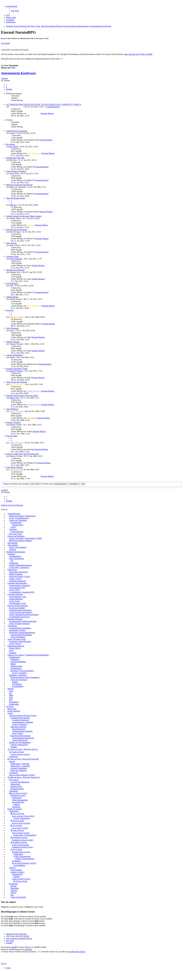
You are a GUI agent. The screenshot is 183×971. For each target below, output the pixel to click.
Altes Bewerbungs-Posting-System (22, 715)
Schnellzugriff (11, 6)
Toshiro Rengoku (33, 391)
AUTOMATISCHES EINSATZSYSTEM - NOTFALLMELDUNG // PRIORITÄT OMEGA (43, 104)
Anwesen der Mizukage (19, 782)
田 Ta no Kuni (16, 825)
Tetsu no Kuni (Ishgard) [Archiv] (22, 775)
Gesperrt (4, 78)
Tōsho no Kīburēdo (18, 897)
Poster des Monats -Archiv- (19, 576)
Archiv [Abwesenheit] (18, 547)
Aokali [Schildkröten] (14, 355)
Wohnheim (14, 659)
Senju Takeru (11, 243)
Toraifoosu (16, 807)
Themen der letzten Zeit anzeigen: (16, 484)
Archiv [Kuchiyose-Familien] (20, 612)
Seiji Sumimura (12, 283)
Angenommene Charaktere (19, 585)
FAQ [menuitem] (8, 15)
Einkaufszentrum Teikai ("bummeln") (25, 677)
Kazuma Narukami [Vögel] (17, 369)
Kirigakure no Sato (17, 795)
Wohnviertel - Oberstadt (19, 764)
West (11, 698)
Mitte (11, 695)
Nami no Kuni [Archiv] (21, 879)
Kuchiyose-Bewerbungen (17, 606)
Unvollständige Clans (17, 603)
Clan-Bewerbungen (15, 594)
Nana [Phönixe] (12, 409)
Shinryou (13, 205)
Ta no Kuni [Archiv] (20, 828)
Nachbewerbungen (14, 619)
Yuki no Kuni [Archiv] (21, 833)
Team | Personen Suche (16, 639)
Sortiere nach (47, 484)
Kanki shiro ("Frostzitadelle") (25, 835)
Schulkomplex (14, 657)
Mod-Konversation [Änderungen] (22, 516)
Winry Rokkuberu (34, 153)
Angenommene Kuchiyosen (18, 73)
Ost (10, 693)
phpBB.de (28, 949)
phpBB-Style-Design (77, 952)
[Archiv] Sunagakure (21, 818)
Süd (10, 700)
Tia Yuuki (30, 225)
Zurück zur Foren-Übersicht (12, 505)
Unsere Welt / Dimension (19, 567)
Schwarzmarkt (16, 870)
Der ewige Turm (15, 534)
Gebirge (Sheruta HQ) (19, 745)
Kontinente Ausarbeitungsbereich (22, 632)
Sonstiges (12, 653)
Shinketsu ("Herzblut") (18, 675)
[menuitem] (11, 17)
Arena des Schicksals (18, 680)
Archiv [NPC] (14, 590)
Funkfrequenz (15, 668)
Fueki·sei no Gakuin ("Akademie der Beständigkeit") (28, 655)
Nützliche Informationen (15, 552)
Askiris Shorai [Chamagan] (16, 131)
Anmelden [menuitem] (10, 20)
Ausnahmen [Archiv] (17, 630)
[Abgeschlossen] (17, 532)
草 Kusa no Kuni (17, 821)
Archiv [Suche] (15, 644)
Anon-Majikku (19, 865)
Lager (11, 650)
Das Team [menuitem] (15, 11)
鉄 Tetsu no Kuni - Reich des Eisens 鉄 (23, 759)
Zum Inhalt (5, 43)
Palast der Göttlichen (18, 770)
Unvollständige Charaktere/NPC (21, 592)
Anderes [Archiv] (17, 872)
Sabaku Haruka (12, 297)
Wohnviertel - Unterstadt (20, 766)
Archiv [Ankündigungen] (19, 518)
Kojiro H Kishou (16, 371)
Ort (11, 561)
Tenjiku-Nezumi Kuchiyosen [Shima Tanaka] (24, 216)
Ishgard (12, 761)
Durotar (13, 886)
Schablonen (13, 563)
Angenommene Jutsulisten (22, 731)
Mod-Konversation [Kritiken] (20, 541)
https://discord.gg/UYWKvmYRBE (138, 54)
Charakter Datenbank (17, 581)
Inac (12, 895)
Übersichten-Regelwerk (18, 572)
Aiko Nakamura (12, 328)
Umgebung (13, 757)
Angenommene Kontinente (21, 635)
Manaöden (14, 888)
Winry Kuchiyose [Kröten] (16, 382)
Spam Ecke (11, 709)
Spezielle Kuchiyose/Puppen (20, 610)
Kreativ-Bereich (13, 711)
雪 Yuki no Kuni (17, 830)
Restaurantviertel (17, 789)
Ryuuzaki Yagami (16, 317)
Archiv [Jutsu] (17, 733)
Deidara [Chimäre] (13, 422)
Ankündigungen (53, 107)
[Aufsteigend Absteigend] (74, 484)
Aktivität (12, 549)
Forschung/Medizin (18, 662)
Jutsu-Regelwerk (18, 729)
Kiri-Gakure (14, 780)
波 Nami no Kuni (20, 881)
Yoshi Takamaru (15, 259)
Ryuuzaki (9, 310)
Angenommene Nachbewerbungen (22, 621)
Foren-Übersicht (20, 934)
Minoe (12, 330)
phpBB (14, 947)
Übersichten (12, 570)
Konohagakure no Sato (21, 852)
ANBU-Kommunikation (24, 859)
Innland (10, 689)
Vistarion (14, 890)
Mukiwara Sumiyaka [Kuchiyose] (19, 185)
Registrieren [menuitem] (10, 22)
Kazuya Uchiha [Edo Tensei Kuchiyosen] (22, 454)
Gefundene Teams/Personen (20, 641)
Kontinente (13, 884)
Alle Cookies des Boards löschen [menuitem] (19, 938)
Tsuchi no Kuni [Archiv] (20, 754)
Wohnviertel (15, 784)
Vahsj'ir (13, 893)
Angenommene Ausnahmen (20, 628)
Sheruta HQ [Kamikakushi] (20, 742)
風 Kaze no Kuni (17, 814)
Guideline (11, 554)
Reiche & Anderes (14, 809)
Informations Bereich (15, 646)
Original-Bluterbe (16, 599)
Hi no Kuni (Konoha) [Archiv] (24, 863)
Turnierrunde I (17, 525)
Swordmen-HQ (18, 802)
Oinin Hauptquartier (20, 800)
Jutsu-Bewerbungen (18, 727)
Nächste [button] (9, 89)
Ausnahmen (12, 626)
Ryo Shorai (10, 144)
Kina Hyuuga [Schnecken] (16, 230)
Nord (11, 691)
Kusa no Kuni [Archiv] (21, 823)
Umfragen (13, 529)
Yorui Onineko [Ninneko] (16, 171)
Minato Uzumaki (16, 107)
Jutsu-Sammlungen (16, 558)
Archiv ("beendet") (19, 673)
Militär (13, 664)
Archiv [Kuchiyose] (20, 740)
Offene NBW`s (15, 648)
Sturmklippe (14, 702)
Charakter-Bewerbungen (17, 583)
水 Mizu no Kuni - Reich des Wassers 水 (23, 777)
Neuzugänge (12, 543)
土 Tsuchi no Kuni (16, 752)
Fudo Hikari (31, 418)
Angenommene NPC (17, 588)
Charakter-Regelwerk (20, 720)
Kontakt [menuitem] (9, 943)
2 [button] (6, 87)
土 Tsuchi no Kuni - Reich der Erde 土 (22, 749)
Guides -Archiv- (15, 579)
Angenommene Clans (17, 597)
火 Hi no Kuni (16, 849)
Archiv (13, 527)
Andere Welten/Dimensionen (20, 565)
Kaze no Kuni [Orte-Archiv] (23, 816)
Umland (13, 747)
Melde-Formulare (16, 574)
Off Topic (10, 706)
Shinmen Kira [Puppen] (15, 270)
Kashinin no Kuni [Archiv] (22, 847)
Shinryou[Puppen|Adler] (15, 198)
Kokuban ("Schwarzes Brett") (22, 671)
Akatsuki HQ (17, 874)
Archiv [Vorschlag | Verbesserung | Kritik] (25, 538)
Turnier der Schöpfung (18, 520)
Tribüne (15, 682)
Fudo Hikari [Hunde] (14, 467)
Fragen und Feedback (16, 536)
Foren (8, 968)
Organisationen (15, 556)
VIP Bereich (17, 684)
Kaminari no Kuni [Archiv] (22, 840)
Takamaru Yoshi (12, 256)
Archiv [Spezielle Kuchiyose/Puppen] (24, 615)
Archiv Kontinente (17, 637)
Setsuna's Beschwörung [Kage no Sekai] (22, 395)
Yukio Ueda (14, 398)
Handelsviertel (16, 786)
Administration (16, 666)
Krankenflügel (17, 686)
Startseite (9, 934)
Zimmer (16, 804)
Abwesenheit (12, 545)
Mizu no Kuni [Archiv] (18, 793)
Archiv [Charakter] (19, 724)
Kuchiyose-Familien (17, 608)
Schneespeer (14, 704)
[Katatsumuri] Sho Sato (15, 158)
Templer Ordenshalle (18, 768)
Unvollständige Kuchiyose (19, 617)
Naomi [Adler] (12, 436)
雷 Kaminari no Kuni (18, 837)
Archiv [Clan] (14, 601)
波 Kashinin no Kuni (18, 842)
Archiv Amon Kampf (20, 845)
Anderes (12, 868)
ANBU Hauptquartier (22, 856)
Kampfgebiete (16, 523)
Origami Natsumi (13, 342)
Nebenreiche (14, 811)
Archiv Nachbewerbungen (19, 623)
